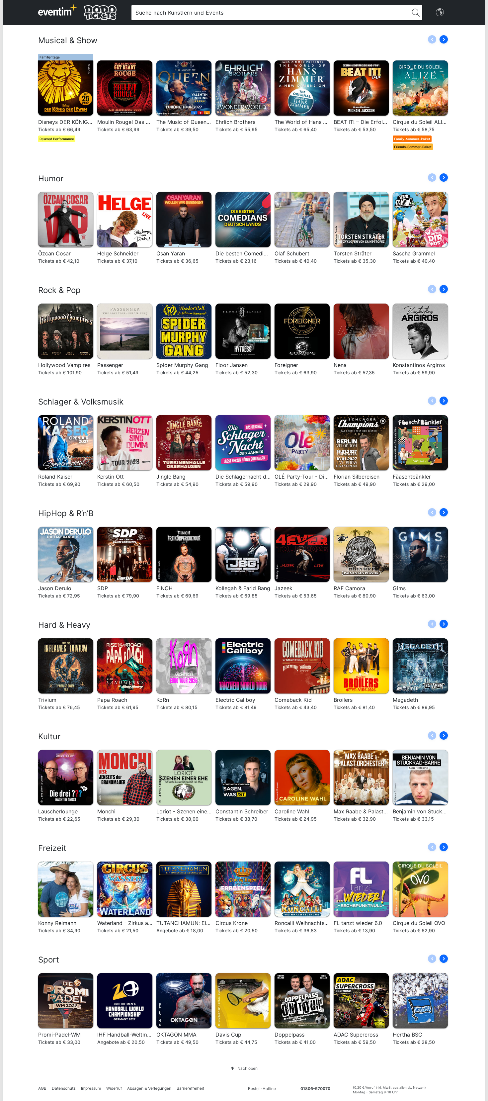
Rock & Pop (59, 290)
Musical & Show (68, 40)
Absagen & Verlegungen (149, 1088)
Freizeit (52, 848)
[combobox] (270, 12)
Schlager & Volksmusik (80, 402)
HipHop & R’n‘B (66, 513)
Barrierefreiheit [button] (190, 1088)
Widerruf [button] (114, 1088)
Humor (50, 178)
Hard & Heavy (64, 625)
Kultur (49, 736)
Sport (48, 959)
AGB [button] (42, 1088)
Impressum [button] (91, 1088)
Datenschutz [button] (64, 1088)
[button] (444, 39)
